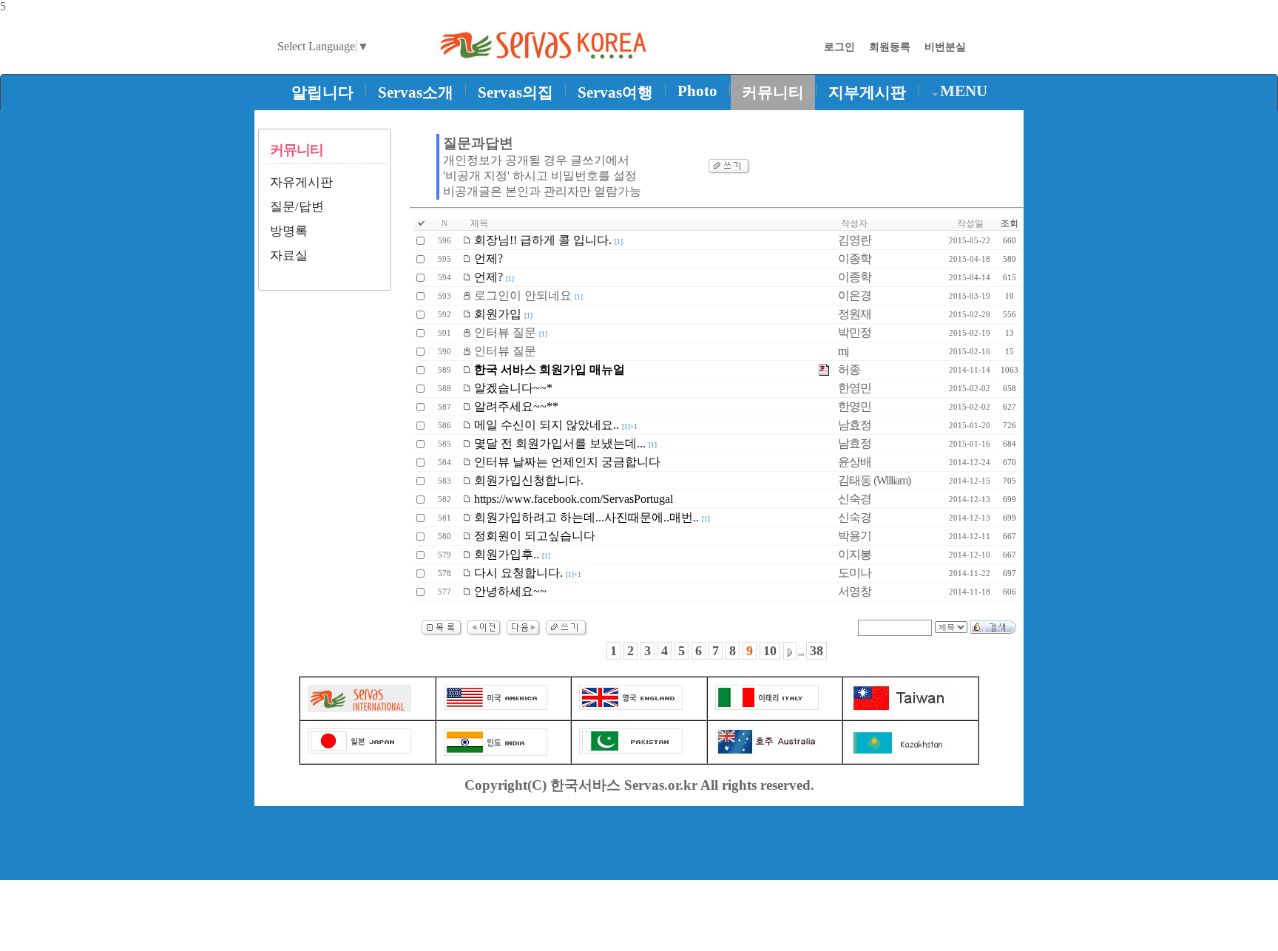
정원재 (854, 314)
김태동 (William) (874, 480)
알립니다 (322, 92)
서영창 (854, 591)
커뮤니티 (773, 92)
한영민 (854, 388)
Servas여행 (615, 92)
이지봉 (854, 554)
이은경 (854, 295)
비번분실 (945, 47)
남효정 (854, 425)
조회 (1009, 223)
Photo (697, 91)
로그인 (839, 47)
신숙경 (854, 499)
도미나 (854, 572)
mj (843, 351)
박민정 (854, 332)
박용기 (854, 535)
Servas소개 (415, 92)
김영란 (854, 240)
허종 (849, 369)
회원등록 (889, 47)
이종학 (854, 258)
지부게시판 (867, 92)
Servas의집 (515, 92)
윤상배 (854, 462)
